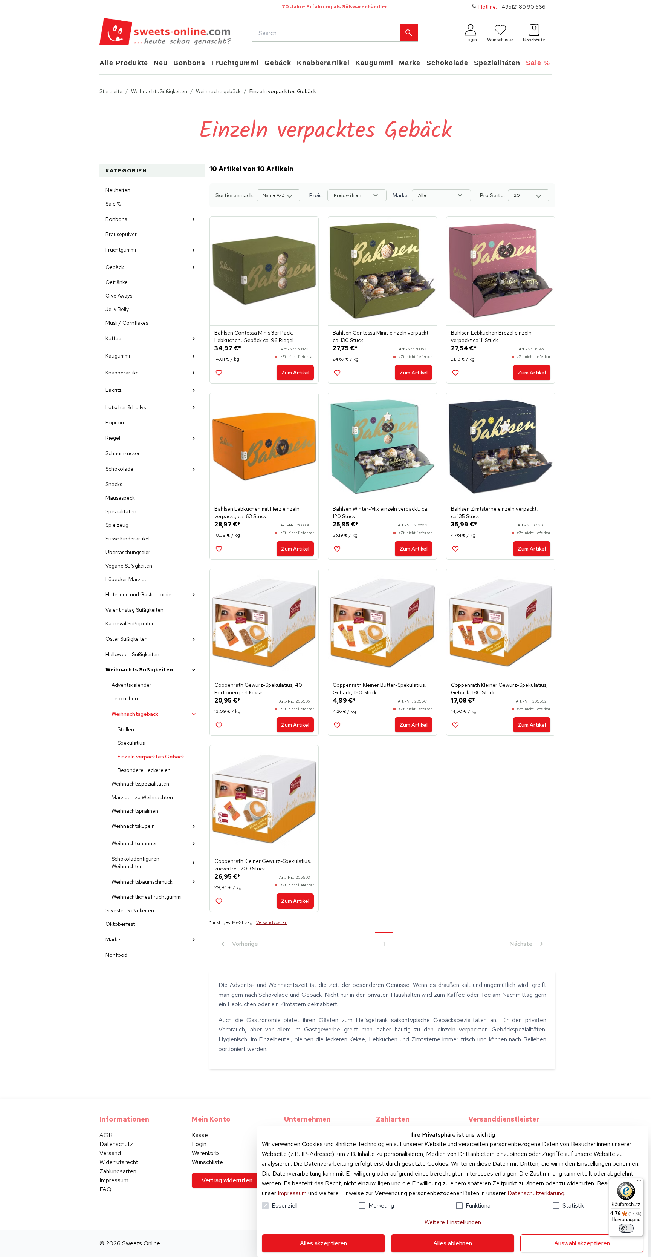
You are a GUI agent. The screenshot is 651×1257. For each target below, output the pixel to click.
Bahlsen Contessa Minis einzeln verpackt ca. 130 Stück (380, 336)
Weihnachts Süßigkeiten (159, 91)
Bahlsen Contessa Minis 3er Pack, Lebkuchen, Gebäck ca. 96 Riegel (253, 336)
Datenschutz (116, 1144)
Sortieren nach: (234, 195)
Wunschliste (207, 1162)
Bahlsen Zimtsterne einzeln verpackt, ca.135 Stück (494, 512)
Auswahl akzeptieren (582, 1243)
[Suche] (409, 32)
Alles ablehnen (452, 1243)
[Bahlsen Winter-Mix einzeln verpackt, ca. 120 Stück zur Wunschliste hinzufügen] (337, 549)
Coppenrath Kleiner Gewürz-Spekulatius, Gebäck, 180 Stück (499, 688)
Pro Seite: (492, 195)
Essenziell (285, 1205)
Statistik (573, 1205)
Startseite (110, 91)
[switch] (626, 1228)
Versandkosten (271, 922)
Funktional (479, 1205)
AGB (106, 1135)
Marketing (381, 1205)
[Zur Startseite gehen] (165, 33)
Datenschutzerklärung (535, 1193)
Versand (110, 1153)
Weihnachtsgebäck (218, 91)
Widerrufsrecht (118, 1162)
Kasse (200, 1135)
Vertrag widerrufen (227, 1180)
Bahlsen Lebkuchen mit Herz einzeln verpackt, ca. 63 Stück (257, 512)
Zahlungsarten (117, 1171)
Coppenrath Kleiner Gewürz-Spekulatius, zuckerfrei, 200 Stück (262, 865)
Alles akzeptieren (323, 1243)
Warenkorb (205, 1153)
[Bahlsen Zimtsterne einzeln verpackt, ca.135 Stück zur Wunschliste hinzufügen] (455, 549)
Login (199, 1144)
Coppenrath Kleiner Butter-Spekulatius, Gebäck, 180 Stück (379, 688)
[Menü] (638, 1182)
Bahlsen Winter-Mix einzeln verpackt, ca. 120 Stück (380, 512)
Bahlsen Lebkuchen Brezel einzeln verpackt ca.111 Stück (491, 336)
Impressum (292, 1193)
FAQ (105, 1189)
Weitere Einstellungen (453, 1222)
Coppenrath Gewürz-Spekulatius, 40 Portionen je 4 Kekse (258, 688)
